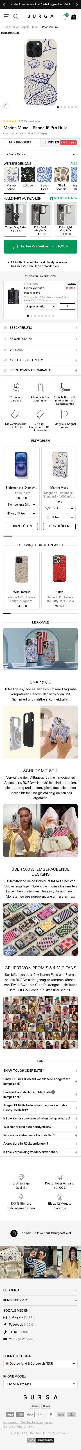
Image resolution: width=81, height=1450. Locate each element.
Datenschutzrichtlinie (18, 1426)
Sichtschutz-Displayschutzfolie (28, 487)
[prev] (4, 4)
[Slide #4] (72, 107)
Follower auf (46, 1233)
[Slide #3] (69, 107)
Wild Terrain (21, 592)
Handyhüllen (11, 27)
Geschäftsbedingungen (36, 1422)
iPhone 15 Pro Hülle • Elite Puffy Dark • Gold (59, 599)
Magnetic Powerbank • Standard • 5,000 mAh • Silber (59, 495)
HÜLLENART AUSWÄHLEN (22, 198)
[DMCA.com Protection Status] (40, 1440)
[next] (77, 4)
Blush (59, 592)
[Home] (41, 16)
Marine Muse (59, 487)
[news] (65, 16)
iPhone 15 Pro (49, 27)
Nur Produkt (20, 142)
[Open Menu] (6, 16)
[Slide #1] (61, 107)
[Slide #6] (49, 316)
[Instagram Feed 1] (40, 1262)
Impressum (10, 1422)
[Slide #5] (76, 107)
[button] (21, 121)
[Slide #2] (65, 107)
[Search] (16, 16)
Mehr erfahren (65, 198)
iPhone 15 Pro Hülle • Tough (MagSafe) (21, 599)
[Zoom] (5, 106)
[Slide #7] (53, 316)
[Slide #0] (58, 107)
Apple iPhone (30, 27)
